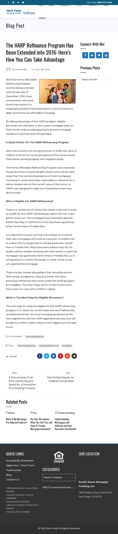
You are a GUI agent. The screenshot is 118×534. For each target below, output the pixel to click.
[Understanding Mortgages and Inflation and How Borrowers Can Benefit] (65, 413)
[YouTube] (106, 55)
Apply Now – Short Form (20, 465)
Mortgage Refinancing (48, 346)
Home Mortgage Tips (34, 337)
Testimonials (13, 470)
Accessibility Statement (20, 460)
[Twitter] (99, 55)
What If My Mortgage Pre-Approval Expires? (16, 420)
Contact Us (12, 479)
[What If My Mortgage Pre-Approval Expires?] (10, 413)
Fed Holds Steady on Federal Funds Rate (60, 377)
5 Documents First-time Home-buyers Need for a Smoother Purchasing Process (22, 381)
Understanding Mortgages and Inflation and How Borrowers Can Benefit (65, 424)
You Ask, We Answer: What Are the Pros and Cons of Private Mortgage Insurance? (41, 424)
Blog (9, 474)
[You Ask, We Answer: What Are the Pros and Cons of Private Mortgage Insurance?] (33, 413)
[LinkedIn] (92, 55)
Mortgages (66, 346)
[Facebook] (85, 55)
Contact (42, 18)
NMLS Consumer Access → (58, 487)
